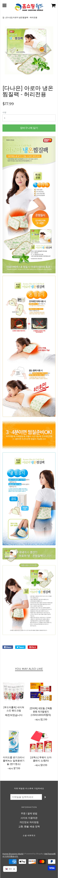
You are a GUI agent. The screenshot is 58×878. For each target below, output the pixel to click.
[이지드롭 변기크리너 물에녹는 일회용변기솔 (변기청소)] (13, 741)
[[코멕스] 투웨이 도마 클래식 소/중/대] (41, 741)
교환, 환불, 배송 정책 (29, 826)
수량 (4, 112)
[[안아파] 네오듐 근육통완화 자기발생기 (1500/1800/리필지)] (41, 692)
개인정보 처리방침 (29, 822)
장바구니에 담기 (29, 127)
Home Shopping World (12, 854)
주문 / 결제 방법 (29, 813)
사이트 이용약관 (29, 817)
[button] (10, 869)
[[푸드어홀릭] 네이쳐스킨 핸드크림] (13, 691)
